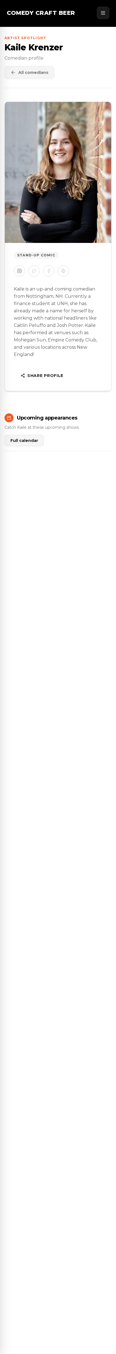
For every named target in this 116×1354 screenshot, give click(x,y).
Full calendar (24, 440)
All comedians (33, 72)
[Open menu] (103, 13)
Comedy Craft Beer (41, 13)
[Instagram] (19, 271)
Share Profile (45, 375)
